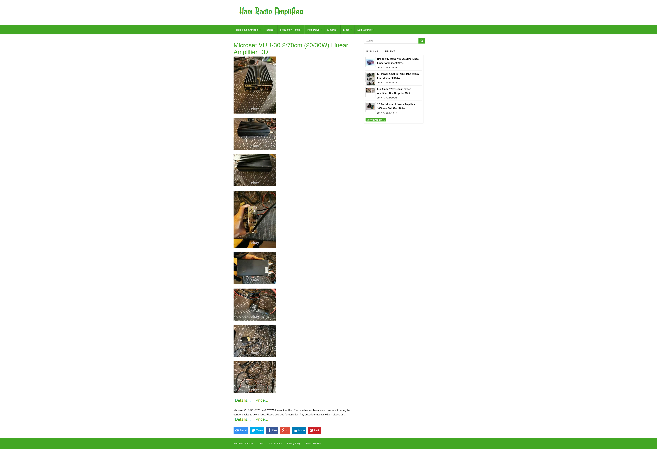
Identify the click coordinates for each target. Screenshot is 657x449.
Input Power (313, 29)
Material (331, 29)
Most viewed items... (375, 119)
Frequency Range (290, 29)
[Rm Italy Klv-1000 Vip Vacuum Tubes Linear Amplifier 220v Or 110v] (370, 62)
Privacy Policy (293, 443)
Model (346, 29)
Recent (389, 51)
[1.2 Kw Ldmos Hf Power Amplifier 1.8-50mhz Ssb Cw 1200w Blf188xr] (370, 107)
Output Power (364, 29)
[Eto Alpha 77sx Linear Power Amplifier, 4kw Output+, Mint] (370, 92)
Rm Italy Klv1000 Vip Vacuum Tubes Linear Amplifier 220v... (398, 61)
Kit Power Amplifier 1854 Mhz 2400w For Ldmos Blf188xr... (398, 76)
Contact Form (275, 443)
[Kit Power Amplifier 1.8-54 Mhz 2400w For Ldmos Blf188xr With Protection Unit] (370, 77)
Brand (269, 29)
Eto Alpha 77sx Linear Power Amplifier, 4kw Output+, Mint (394, 91)
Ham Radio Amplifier (247, 29)
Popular (372, 51)
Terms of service (313, 443)
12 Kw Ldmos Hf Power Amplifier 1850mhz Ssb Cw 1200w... (396, 106)
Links (261, 443)
